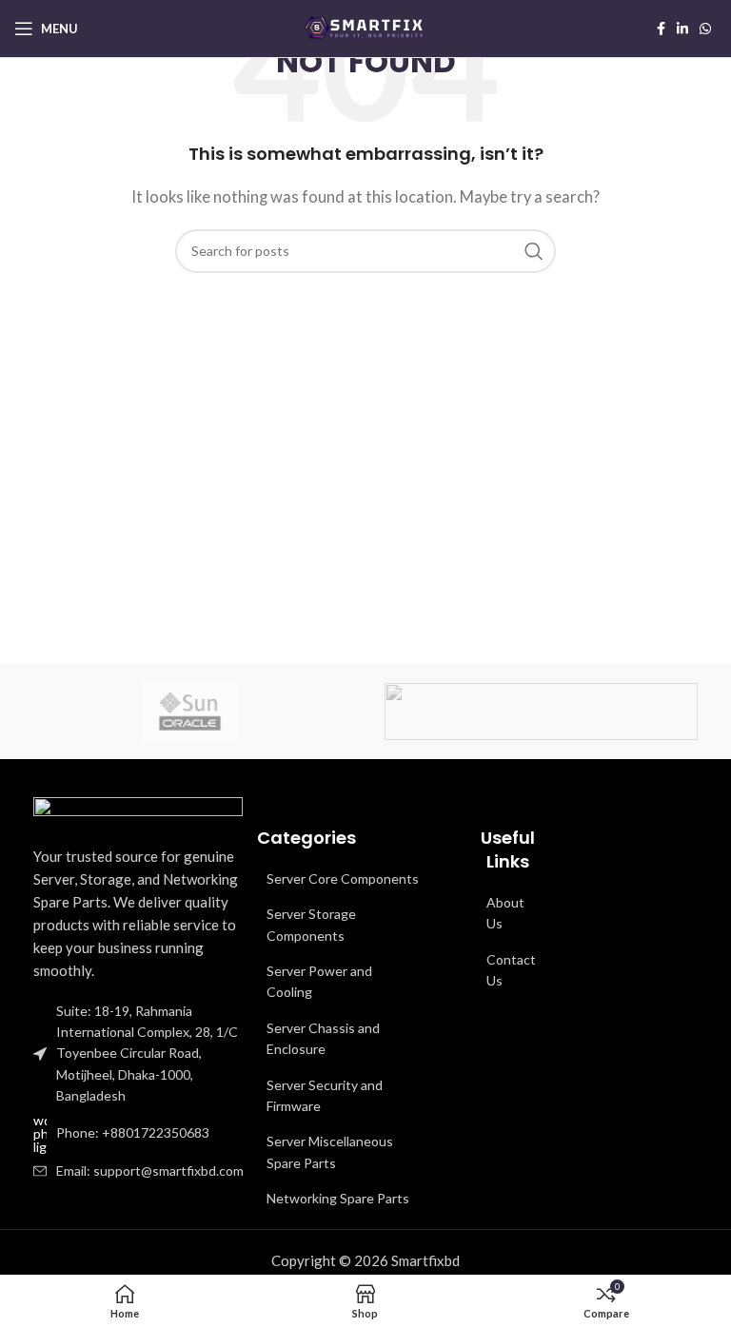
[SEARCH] (534, 251)
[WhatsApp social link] (705, 29)
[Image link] (138, 808)
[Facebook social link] (661, 29)
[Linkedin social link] (682, 29)
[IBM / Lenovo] (541, 711)
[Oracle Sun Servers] (190, 711)
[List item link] (142, 1134)
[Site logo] (365, 26)
